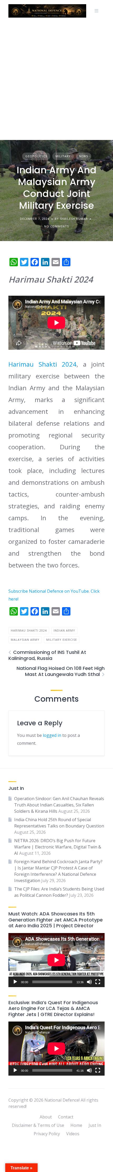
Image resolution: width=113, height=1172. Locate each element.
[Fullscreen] (97, 982)
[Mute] (89, 982)
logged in (52, 735)
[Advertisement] (56, 80)
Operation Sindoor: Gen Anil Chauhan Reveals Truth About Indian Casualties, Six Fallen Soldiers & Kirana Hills (59, 805)
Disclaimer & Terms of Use (38, 1125)
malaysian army (25, 640)
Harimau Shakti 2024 (42, 364)
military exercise (61, 640)
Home (76, 1125)
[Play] (15, 982)
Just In (95, 1125)
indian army (64, 630)
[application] (56, 960)
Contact (65, 1117)
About (46, 1117)
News (83, 156)
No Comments (56, 226)
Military (63, 156)
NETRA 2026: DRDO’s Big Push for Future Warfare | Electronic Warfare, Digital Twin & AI (57, 847)
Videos (72, 1134)
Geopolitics (36, 156)
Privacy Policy (47, 1134)
